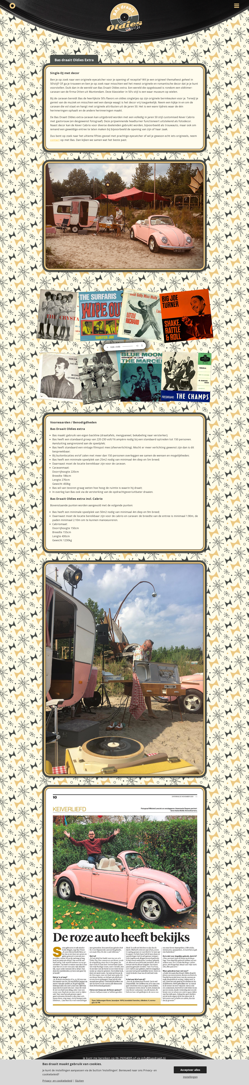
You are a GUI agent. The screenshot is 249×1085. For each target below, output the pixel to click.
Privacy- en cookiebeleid (57, 1080)
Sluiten (79, 1080)
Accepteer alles (190, 1070)
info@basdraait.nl (153, 1058)
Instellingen (190, 1077)
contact (55, 140)
